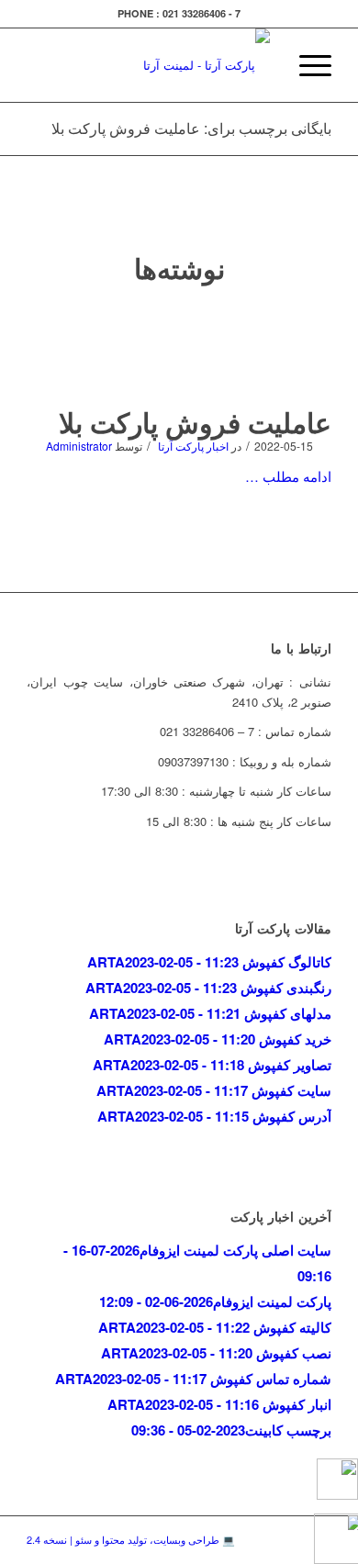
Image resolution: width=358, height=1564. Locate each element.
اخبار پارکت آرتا (193, 445)
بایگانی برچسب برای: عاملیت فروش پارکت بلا (191, 128)
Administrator (79, 445)
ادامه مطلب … (288, 476)
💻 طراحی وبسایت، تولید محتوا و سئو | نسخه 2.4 (131, 1539)
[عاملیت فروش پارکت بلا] (179, 353)
